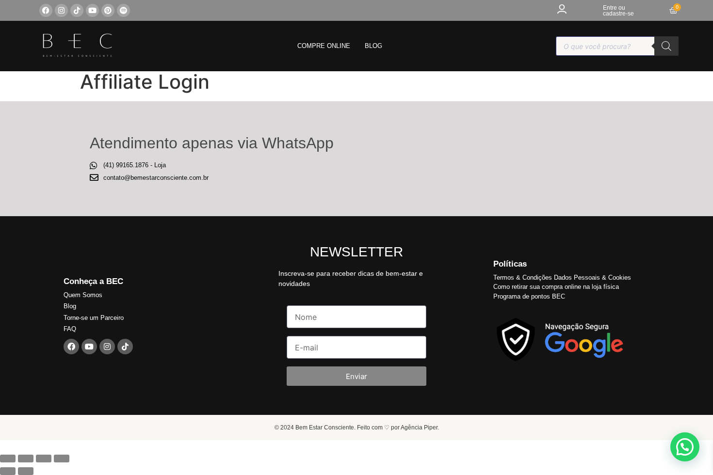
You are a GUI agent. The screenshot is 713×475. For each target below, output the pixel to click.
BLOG (373, 45)
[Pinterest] (107, 10)
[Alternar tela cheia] (43, 458)
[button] (684, 446)
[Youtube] (92, 10)
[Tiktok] (76, 10)
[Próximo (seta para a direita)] (25, 471)
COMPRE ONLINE (323, 45)
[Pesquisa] (666, 46)
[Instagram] (61, 10)
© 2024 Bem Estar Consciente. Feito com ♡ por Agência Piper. (357, 427)
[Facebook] (45, 10)
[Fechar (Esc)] (8, 458)
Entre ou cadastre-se (618, 10)
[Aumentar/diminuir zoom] (61, 458)
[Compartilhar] (25, 458)
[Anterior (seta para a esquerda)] (8, 471)
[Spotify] (123, 10)
